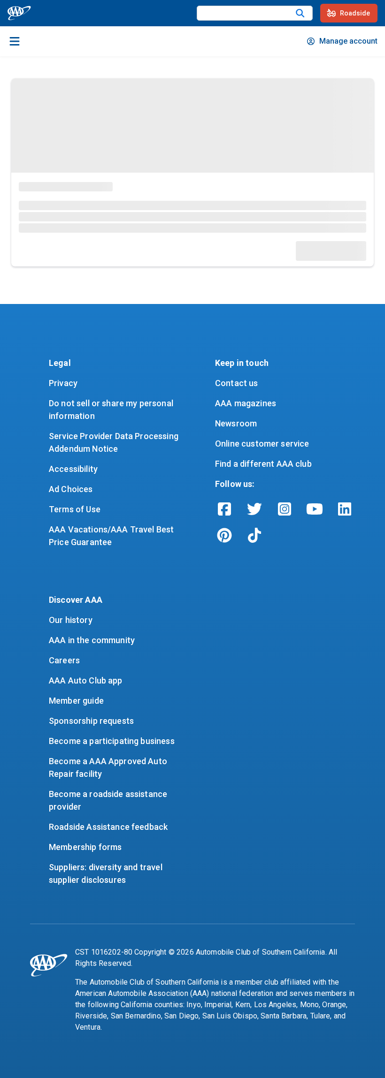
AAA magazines (245, 403)
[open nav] (15, 41)
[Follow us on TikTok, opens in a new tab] (254, 535)
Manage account (348, 41)
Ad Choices (71, 489)
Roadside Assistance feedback (108, 827)
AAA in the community (92, 640)
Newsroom (236, 423)
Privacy (63, 383)
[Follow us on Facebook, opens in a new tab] (224, 508)
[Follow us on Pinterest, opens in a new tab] (224, 535)
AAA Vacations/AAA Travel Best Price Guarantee (112, 535)
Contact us (236, 383)
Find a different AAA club (263, 464)
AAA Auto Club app (86, 680)
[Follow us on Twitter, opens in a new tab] (254, 508)
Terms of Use (74, 509)
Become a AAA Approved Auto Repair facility (109, 767)
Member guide (76, 701)
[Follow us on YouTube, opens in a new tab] (314, 508)
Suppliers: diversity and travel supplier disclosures (106, 873)
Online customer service (262, 443)
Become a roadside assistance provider (109, 800)
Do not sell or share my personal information (112, 409)
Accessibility (73, 469)
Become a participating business (112, 741)
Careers (64, 660)
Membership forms (85, 847)
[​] (300, 13)
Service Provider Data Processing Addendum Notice (114, 442)
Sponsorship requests (91, 721)
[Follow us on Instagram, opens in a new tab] (284, 508)
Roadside (355, 13)
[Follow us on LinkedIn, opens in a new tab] (344, 508)
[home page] (19, 13)
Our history (70, 620)
